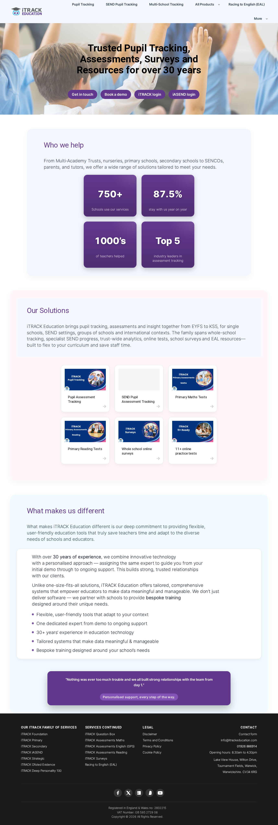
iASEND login (184, 94)
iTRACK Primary (31, 740)
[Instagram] (150, 793)
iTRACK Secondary (34, 746)
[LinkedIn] (139, 793)
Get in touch (82, 94)
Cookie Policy (152, 752)
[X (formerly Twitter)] (128, 793)
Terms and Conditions (158, 740)
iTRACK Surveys (96, 758)
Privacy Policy (152, 746)
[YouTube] (160, 793)
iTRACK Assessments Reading (106, 752)
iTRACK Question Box (100, 734)
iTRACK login (149, 94)
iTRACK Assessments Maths (105, 740)
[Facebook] (118, 793)
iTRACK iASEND (32, 752)
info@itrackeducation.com (239, 740)
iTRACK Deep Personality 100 (41, 771)
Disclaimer (150, 734)
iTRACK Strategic (32, 758)
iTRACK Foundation (34, 734)
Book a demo (116, 94)
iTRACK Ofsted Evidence (38, 764)
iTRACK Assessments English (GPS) (110, 746)
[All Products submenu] (219, 4)
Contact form (248, 734)
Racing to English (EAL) (101, 764)
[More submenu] (267, 19)
